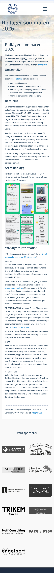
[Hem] (12, 8)
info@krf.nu (43, 64)
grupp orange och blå (14, 288)
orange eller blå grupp (19, 327)
